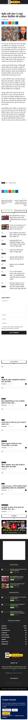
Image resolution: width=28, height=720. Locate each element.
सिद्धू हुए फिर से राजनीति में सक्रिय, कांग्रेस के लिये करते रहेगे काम (6, 202)
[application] (14, 527)
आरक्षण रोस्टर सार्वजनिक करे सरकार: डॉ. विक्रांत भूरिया (16, 251)
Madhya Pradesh (12, 182)
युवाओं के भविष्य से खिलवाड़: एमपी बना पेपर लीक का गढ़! (17, 258)
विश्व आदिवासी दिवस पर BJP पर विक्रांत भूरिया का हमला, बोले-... (13, 402)
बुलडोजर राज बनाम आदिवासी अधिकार (17, 265)
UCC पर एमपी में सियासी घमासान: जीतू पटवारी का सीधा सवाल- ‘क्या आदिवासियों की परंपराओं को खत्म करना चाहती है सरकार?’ (17, 275)
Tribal (3, 228)
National (7, 11)
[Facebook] (7, 683)
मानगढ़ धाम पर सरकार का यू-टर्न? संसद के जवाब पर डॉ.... (13, 423)
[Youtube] (20, 683)
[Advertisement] (14, 7)
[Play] (3, 532)
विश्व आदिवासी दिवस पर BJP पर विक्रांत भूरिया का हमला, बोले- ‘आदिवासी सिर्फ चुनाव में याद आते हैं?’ (18, 219)
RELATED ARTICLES (8, 211)
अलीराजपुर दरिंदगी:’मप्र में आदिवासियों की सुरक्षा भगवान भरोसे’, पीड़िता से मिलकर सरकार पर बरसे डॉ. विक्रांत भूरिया (17, 243)
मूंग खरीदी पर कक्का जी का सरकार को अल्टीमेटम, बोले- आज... (12, 508)
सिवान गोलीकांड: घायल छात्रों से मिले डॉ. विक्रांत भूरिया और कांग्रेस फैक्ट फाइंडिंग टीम (18, 235)
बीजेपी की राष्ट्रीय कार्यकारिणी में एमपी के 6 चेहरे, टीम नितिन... (13, 381)
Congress (4, 236)
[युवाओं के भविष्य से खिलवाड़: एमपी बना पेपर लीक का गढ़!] (5, 258)
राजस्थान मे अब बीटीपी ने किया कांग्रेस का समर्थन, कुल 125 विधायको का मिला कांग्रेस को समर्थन (20, 203)
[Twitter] (16, 683)
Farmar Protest (5, 505)
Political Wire (4, 383)
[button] (26, 2)
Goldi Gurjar (5, 19)
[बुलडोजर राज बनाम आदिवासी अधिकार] (5, 266)
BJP (6, 182)
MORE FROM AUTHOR (19, 211)
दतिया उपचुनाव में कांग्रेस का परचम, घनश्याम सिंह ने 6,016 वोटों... (11, 444)
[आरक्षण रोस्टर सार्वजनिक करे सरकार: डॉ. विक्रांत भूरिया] (5, 251)
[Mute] (22, 532)
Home (2, 11)
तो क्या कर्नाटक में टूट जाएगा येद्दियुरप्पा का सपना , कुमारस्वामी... (17, 612)
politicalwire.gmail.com (16, 673)
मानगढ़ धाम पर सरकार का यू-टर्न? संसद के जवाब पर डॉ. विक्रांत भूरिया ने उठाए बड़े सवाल (18, 227)
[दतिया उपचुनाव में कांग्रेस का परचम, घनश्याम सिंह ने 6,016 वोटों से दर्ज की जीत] (14, 435)
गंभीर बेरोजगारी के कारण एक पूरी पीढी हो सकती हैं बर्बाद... (18, 598)
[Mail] (12, 683)
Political (12, 600)
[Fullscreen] (24, 532)
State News (4, 441)
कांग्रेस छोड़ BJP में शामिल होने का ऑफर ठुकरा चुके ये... (17, 605)
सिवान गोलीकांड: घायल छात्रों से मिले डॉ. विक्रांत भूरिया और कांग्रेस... (13, 466)
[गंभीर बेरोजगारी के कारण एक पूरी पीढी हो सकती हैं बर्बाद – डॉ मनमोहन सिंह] (5, 599)
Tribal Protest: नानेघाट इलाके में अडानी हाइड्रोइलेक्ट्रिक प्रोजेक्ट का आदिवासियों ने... (13, 487)
